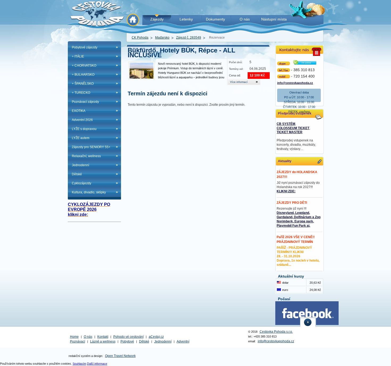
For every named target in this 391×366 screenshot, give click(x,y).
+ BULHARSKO (83, 74)
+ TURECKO (81, 93)
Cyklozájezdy (81, 183)
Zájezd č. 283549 (188, 37)
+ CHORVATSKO (84, 65)
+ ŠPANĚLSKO (83, 84)
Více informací (239, 81)
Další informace (97, 363)
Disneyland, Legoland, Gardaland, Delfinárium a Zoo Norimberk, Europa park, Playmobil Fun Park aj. (299, 219)
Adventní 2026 (82, 120)
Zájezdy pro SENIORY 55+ (91, 147)
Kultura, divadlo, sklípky (89, 192)
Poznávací (77, 341)
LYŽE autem (80, 138)
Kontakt (102, 337)
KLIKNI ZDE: (286, 191)
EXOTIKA (78, 111)
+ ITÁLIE (78, 56)
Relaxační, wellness (86, 156)
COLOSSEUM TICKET (293, 128)
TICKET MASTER (289, 132)
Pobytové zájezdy (84, 47)
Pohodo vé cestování (128, 337)
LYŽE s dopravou (84, 129)
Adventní (183, 341)
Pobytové (127, 341)
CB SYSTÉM (286, 124)
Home (74, 337)
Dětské (77, 174)
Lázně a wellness (102, 341)
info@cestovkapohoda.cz (295, 82)
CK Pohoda (140, 37)
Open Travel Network (120, 356)
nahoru (308, 322)
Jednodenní (80, 165)
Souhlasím (79, 363)
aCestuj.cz (156, 337)
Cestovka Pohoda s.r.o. (276, 332)
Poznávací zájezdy (85, 102)
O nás (88, 337)
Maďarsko (162, 37)
